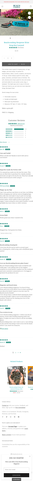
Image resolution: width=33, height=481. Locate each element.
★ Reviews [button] (16, 479)
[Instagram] (10, 417)
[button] (13, 47)
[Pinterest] (14, 417)
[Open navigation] (2, 6)
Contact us (5, 405)
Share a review (6, 435)
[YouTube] (18, 417)
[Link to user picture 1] (4, 332)
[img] (4, 147)
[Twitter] (6, 417)
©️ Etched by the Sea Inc (16, 454)
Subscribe (16, 475)
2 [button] (15, 352)
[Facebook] (2, 417)
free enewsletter (20, 407)
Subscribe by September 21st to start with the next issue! (16, 1)
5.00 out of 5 (21, 123)
